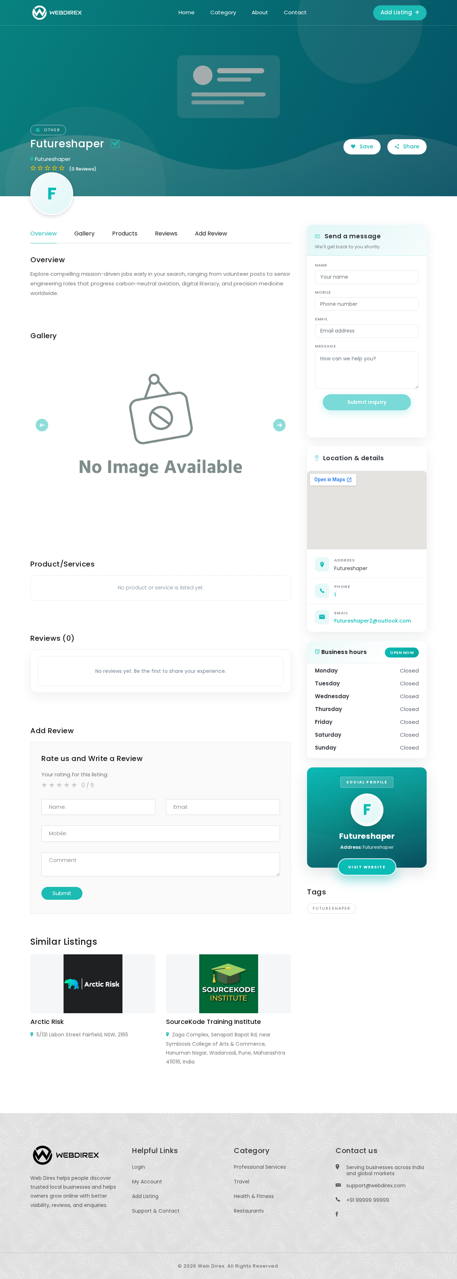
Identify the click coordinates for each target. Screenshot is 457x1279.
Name (321, 265)
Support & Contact (156, 1210)
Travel (241, 1181)
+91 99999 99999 (367, 1200)
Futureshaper (332, 908)
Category (223, 12)
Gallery (84, 233)
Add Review (211, 233)
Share (410, 146)
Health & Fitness (254, 1196)
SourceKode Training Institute (213, 1021)
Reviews (166, 233)
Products (124, 233)
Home (187, 12)
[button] (50, 425)
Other (51, 130)
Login (138, 1167)
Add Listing (397, 12)
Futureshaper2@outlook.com (372, 620)
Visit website (366, 867)
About (260, 12)
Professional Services (260, 1167)
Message (325, 346)
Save (365, 146)
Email (321, 319)
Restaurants (249, 1210)
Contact (295, 12)
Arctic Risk (47, 1021)
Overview (43, 233)
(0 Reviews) (82, 169)
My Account (147, 1181)
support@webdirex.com (376, 1185)
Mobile (323, 292)
